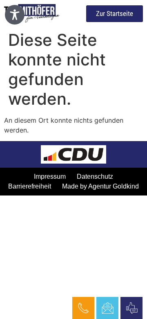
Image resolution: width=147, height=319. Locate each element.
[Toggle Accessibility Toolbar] (14, 14)
